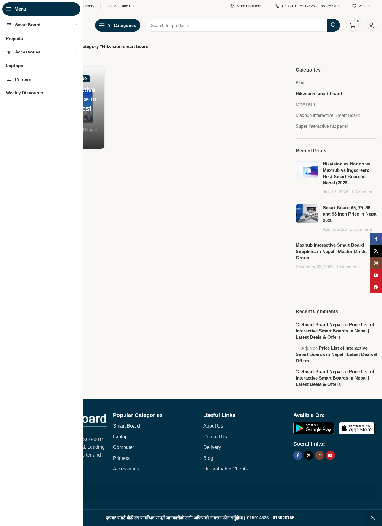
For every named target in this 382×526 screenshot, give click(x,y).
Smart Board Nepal (321, 324)
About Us (213, 425)
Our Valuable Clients (225, 468)
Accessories (126, 468)
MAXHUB (305, 104)
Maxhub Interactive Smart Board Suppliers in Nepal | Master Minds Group (331, 251)
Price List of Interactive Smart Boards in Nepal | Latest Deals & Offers (335, 331)
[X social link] (308, 455)
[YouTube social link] (330, 455)
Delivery (212, 447)
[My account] (371, 25)
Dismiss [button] (373, 518)
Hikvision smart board (319, 93)
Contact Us (215, 436)
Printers (121, 458)
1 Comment (362, 192)
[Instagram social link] (319, 455)
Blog (300, 82)
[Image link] (313, 427)
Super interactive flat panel (322, 126)
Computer (123, 447)
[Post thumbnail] (307, 178)
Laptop (120, 436)
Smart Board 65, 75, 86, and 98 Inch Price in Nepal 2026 (350, 214)
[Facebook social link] (297, 455)
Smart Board (126, 425)
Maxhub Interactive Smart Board (328, 115)
